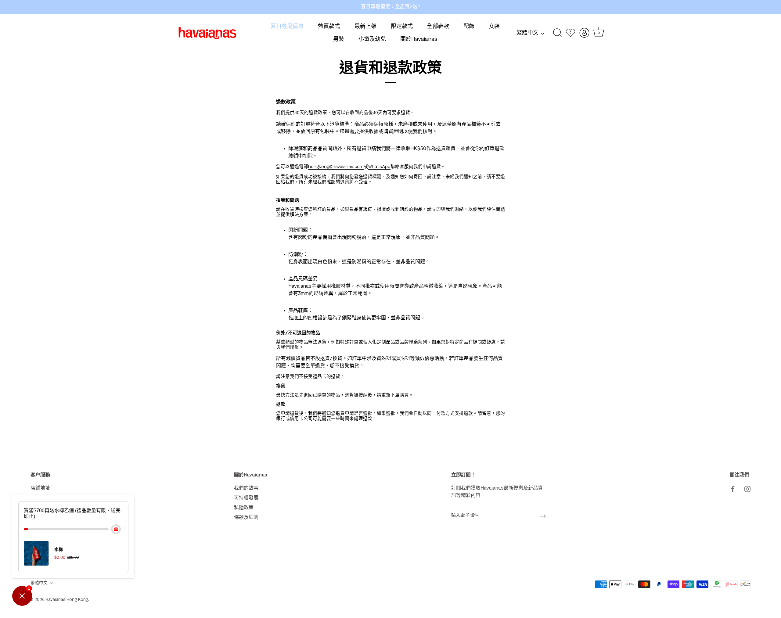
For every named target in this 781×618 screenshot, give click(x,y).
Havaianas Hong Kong (66, 600)
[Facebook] (733, 488)
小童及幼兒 (372, 39)
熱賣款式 (329, 26)
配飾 (468, 26)
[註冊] (543, 515)
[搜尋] (557, 33)
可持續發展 (246, 498)
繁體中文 (527, 33)
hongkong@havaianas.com (336, 167)
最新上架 (365, 26)
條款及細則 (246, 517)
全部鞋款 (438, 26)
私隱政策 (244, 507)
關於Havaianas (418, 39)
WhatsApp (379, 167)
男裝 (338, 39)
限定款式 (402, 26)
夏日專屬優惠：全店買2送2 (390, 7)
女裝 (494, 26)
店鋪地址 (40, 488)
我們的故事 (246, 488)
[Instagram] (747, 488)
